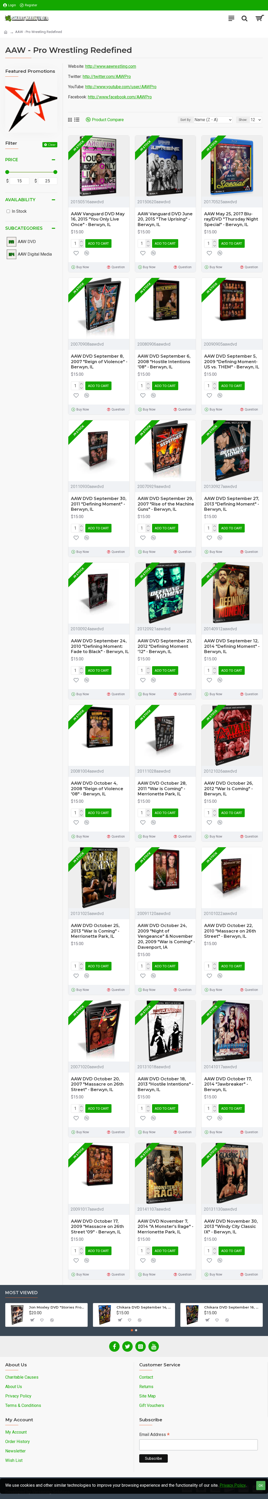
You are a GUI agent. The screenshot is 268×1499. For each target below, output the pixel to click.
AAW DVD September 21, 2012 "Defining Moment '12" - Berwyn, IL (165, 646)
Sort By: (185, 120)
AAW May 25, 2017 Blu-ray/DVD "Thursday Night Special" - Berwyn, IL (231, 219)
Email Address (154, 1435)
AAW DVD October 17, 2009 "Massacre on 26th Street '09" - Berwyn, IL (97, 1227)
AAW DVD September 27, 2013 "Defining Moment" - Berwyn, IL (231, 504)
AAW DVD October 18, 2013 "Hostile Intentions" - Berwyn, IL (165, 1084)
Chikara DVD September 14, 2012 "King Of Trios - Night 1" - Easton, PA (144, 1307)
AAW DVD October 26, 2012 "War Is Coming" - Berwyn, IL (228, 789)
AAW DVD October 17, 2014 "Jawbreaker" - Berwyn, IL (228, 1084)
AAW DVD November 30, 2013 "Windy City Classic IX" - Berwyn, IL (231, 1227)
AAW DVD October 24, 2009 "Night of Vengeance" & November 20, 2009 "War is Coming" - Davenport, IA (166, 936)
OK (261, 1485)
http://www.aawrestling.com (110, 66)
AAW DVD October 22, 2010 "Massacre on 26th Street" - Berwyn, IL (230, 931)
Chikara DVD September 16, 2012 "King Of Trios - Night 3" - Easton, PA (232, 1307)
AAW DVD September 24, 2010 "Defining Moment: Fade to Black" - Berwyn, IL (100, 646)
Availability (20, 199)
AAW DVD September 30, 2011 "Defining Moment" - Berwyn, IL (98, 504)
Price (11, 159)
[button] (132, 1330)
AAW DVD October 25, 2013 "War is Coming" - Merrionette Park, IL (95, 931)
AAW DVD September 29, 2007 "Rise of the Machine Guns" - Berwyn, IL (166, 504)
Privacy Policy (233, 1485)
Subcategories (24, 228)
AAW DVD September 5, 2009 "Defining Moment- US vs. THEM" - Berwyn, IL (231, 362)
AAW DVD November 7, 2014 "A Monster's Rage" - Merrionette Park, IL (165, 1227)
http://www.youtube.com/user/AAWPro (121, 86)
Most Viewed (21, 1292)
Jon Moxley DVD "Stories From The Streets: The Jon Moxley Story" (57, 1307)
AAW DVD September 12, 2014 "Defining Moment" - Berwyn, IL (232, 646)
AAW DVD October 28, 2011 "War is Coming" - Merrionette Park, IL (162, 789)
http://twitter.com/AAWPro (107, 76)
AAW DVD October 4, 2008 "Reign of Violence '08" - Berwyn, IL (97, 789)
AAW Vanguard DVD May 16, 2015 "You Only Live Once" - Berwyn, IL (98, 219)
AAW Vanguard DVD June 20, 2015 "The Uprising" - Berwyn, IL (165, 219)
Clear (52, 145)
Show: (243, 120)
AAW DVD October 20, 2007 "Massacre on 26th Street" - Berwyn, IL (97, 1084)
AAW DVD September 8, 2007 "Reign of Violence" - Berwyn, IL (99, 362)
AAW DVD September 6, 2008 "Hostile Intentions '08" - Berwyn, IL (164, 362)
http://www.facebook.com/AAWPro (120, 96)
